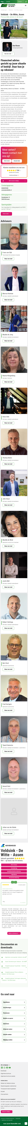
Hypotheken (6, 1002)
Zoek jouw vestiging (6, 1111)
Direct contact (7, 160)
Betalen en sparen (8, 1018)
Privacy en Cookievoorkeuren (7, 1118)
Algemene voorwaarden (7, 1120)
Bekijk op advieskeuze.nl (13, 933)
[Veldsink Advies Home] (8, 5)
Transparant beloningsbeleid (8, 1088)
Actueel (3, 1091)
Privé (2, 1)
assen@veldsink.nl (6, 190)
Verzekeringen (7, 1007)
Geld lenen (6, 1023)
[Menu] (25, 5)
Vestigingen (4, 10)
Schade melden (6, 213)
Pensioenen (6, 1013)
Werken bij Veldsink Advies (8, 1083)
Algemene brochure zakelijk (8, 1076)
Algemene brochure (6, 1073)
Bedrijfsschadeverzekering (14, 871)
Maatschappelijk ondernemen (8, 1086)
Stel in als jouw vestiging (14, 180)
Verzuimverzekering (14, 877)
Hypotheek (14, 874)
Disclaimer (18, 1118)
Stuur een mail (8, 258)
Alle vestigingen (4, 1065)
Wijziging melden (7, 1040)
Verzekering (14, 868)
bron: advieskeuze (23, 902)
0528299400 (4, 188)
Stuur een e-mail (7, 53)
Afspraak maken (17, 160)
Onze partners (4, 1094)
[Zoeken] (26, 1)
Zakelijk (8, 1)
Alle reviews (14, 864)
